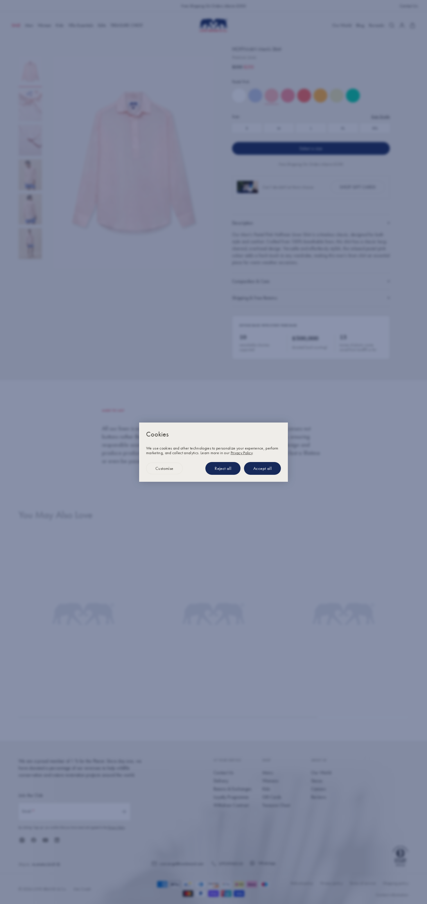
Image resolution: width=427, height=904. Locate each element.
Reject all (223, 468)
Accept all (262, 468)
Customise (164, 468)
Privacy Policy (241, 452)
